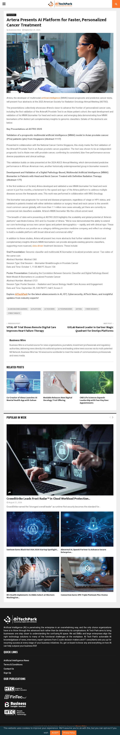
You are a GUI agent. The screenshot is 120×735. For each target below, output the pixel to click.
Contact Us (9, 669)
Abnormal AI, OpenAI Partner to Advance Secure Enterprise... (83, 551)
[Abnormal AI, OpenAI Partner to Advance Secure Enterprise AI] (87, 529)
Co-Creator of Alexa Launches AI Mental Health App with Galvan (22, 399)
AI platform (36, 309)
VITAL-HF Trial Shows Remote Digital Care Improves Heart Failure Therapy (31, 329)
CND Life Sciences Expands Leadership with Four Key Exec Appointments (94, 400)
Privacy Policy (69, 733)
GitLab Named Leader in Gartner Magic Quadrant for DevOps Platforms (90, 329)
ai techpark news (65, 309)
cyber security (91, 309)
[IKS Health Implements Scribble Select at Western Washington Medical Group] (33, 574)
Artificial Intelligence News (16, 660)
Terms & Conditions (13, 664)
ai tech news (49, 309)
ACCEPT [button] (55, 733)
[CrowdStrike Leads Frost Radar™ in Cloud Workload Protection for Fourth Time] (60, 459)
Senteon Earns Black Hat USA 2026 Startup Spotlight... (32, 549)
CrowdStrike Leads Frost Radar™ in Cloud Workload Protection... (48, 498)
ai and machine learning (17, 309)
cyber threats (14, 313)
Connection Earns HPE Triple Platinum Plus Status (84, 595)
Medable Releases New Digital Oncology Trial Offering (57, 399)
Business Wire (15, 30)
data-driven (38, 246)
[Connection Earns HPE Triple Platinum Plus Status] (87, 574)
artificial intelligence (51, 98)
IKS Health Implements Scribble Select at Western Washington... (30, 596)
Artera (79, 309)
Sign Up (7, 673)
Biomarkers (11, 15)
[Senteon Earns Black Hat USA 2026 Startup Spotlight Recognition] (33, 529)
